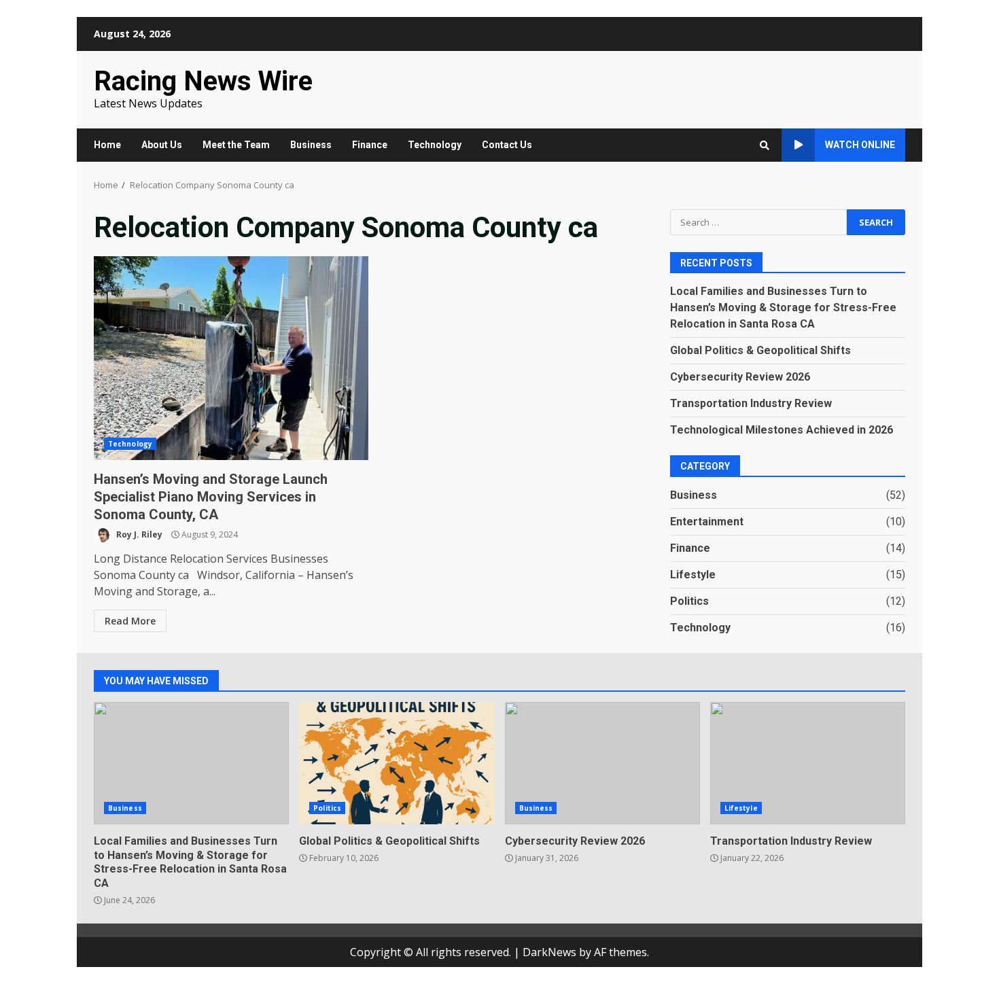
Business (311, 144)
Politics (689, 601)
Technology (434, 144)
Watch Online (860, 144)
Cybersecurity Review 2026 (740, 376)
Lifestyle (693, 574)
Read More (130, 620)
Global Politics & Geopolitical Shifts (760, 350)
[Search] (764, 145)
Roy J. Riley (138, 534)
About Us (161, 144)
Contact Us (507, 144)
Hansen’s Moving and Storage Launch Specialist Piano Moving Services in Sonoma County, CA (231, 358)
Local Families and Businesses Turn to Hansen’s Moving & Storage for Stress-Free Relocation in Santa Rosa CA (783, 307)
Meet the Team (236, 144)
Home (107, 144)
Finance (369, 144)
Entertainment (706, 521)
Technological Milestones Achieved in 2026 (781, 429)
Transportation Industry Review (751, 403)
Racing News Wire (203, 81)
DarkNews (549, 952)
